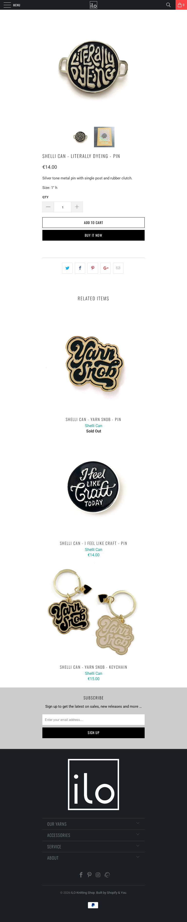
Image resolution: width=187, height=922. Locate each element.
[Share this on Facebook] (80, 268)
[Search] (170, 5)
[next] (139, 68)
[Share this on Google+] (105, 268)
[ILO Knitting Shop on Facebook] (81, 875)
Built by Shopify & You (111, 892)
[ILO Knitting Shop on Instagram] (98, 875)
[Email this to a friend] (118, 268)
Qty (45, 197)
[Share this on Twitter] (67, 268)
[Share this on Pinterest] (92, 268)
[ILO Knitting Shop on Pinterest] (89, 875)
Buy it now (93, 235)
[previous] (47, 68)
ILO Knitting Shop (83, 892)
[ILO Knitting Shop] (93, 5)
